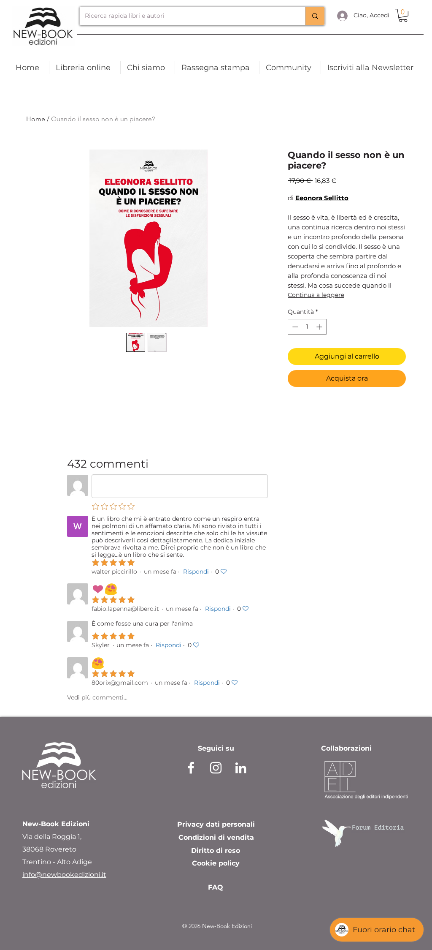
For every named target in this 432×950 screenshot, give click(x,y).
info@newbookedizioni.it (64, 875)
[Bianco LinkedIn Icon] (240, 768)
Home (35, 119)
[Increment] (320, 326)
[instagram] (216, 768)
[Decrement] (294, 326)
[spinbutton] (307, 326)
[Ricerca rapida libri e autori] (314, 16)
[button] (372, 67)
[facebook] (191, 768)
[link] (403, 15)
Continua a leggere (316, 295)
